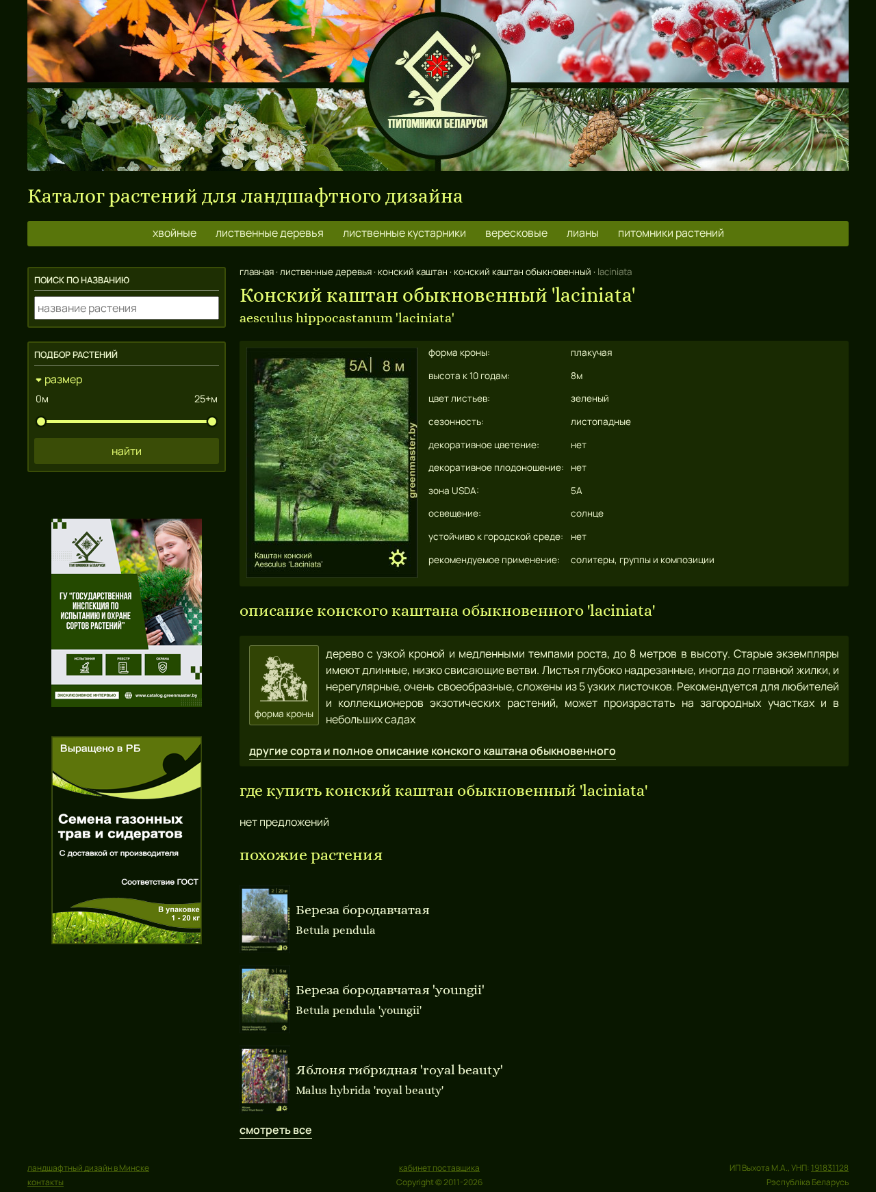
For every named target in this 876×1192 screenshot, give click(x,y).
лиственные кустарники (404, 232)
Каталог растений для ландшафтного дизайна (245, 196)
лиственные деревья (270, 232)
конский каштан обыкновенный (522, 271)
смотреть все (276, 1130)
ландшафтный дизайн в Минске (88, 1168)
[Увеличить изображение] (331, 573)
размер (63, 379)
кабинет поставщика (439, 1168)
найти (127, 450)
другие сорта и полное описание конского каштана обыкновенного (432, 750)
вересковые (516, 232)
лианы (583, 232)
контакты (45, 1182)
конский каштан (413, 271)
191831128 (830, 1168)
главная (257, 271)
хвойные (174, 232)
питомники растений (671, 232)
